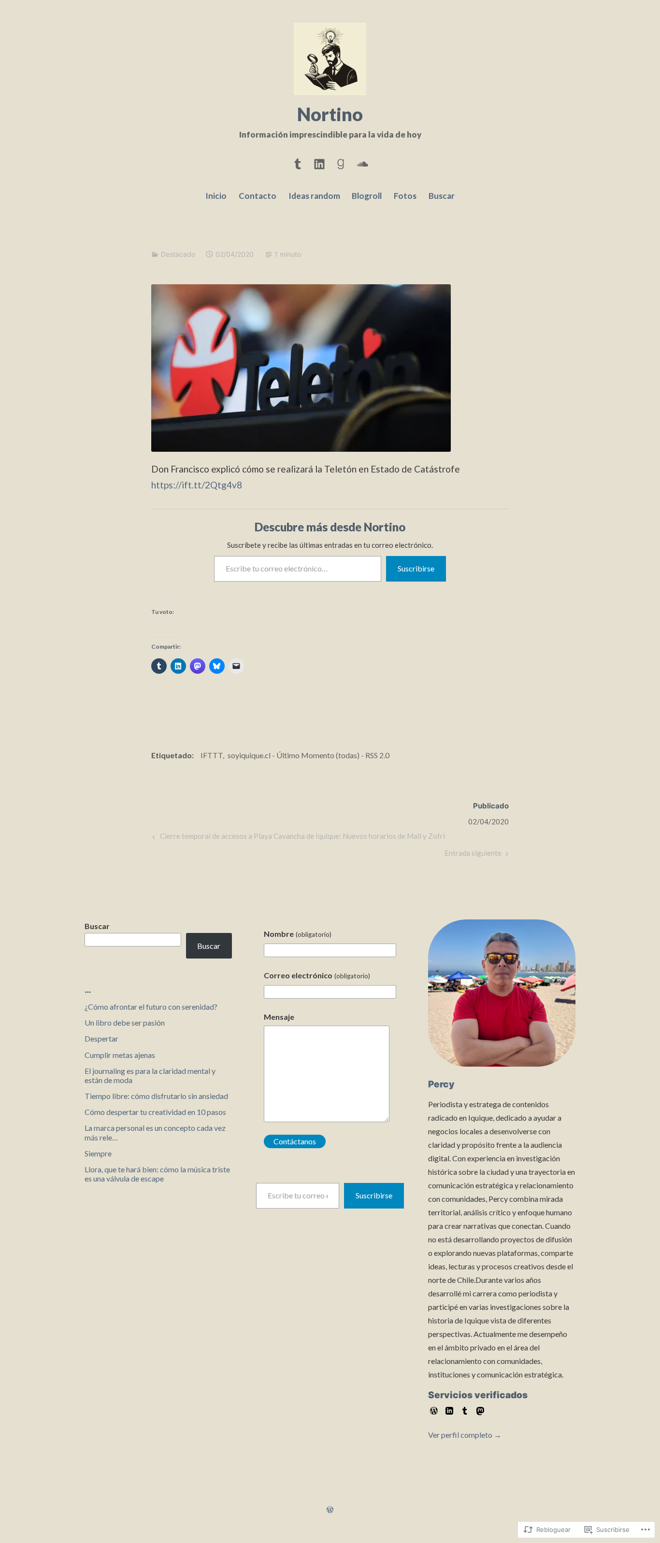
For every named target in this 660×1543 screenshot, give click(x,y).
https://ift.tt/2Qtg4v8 (196, 484)
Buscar (442, 196)
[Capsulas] (297, 162)
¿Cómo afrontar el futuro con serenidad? (151, 1006)
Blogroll (367, 196)
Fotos (405, 196)
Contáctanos (294, 1141)
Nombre (297, 933)
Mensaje (279, 1016)
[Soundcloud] (362, 162)
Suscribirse (416, 568)
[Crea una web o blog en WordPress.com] (330, 1510)
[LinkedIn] (319, 162)
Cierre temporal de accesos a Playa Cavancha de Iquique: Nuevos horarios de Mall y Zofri (297, 838)
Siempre (98, 1153)
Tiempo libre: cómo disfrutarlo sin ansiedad (156, 1095)
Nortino (330, 114)
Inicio (216, 196)
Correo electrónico (317, 975)
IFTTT (212, 755)
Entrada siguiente (473, 855)
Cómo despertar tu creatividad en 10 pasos (155, 1111)
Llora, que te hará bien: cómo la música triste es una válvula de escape (157, 1174)
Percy (441, 1084)
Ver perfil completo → (465, 1434)
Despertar (101, 1038)
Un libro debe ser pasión (125, 1022)
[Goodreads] (340, 162)
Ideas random (314, 196)
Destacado (178, 254)
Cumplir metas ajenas (120, 1054)
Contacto (257, 196)
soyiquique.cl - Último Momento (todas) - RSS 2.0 (308, 755)
